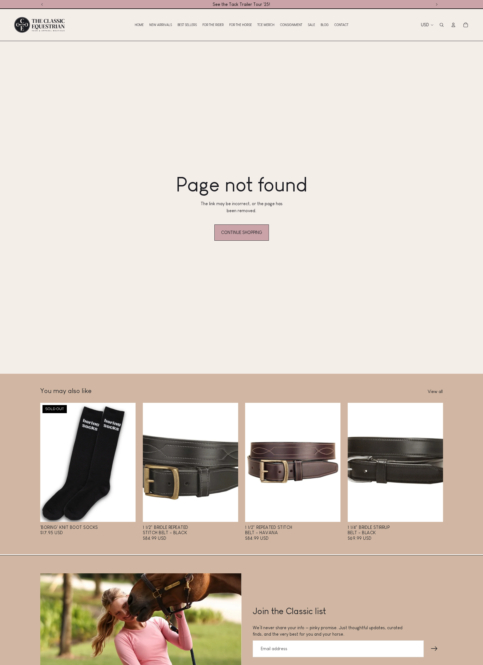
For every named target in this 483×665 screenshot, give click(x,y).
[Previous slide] (48, 462)
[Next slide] (127, 462)
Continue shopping (241, 232)
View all (435, 391)
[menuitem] (139, 25)
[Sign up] (434, 648)
